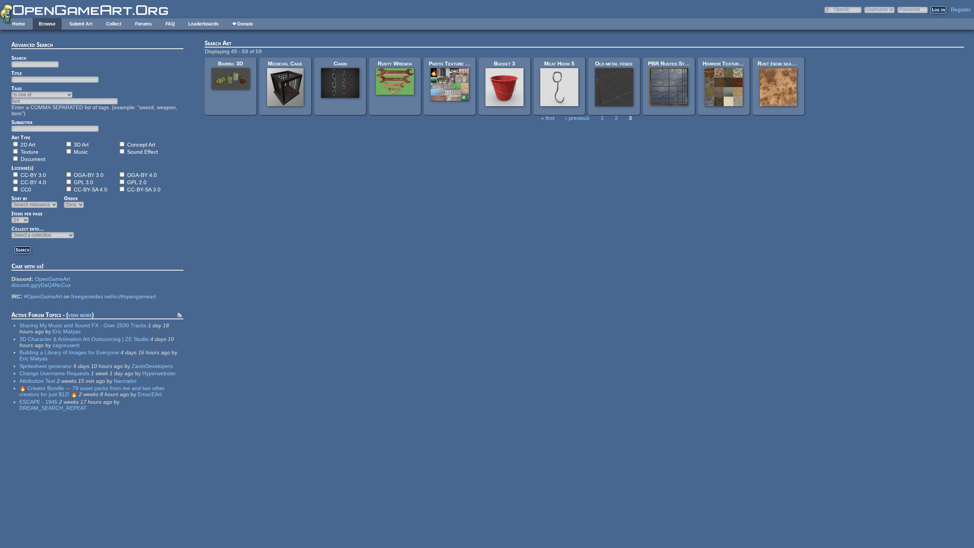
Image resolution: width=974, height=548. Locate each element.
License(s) (22, 168)
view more (80, 315)
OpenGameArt (52, 279)
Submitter (21, 122)
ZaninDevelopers (152, 366)
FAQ (170, 24)
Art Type (20, 137)
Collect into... (27, 229)
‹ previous (577, 118)
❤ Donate (242, 24)
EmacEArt (150, 394)
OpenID (842, 9)
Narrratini (125, 381)
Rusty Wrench (395, 64)
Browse (47, 24)
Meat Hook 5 (559, 64)
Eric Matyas (67, 331)
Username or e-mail (879, 9)
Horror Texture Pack (728, 64)
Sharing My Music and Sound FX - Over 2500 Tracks (82, 325)
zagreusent (66, 345)
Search (18, 58)
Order (71, 198)
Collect (113, 24)
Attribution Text (37, 381)
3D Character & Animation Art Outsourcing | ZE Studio (84, 339)
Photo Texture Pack (453, 64)
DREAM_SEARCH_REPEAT (53, 408)
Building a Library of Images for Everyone (69, 352)
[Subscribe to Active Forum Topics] (180, 316)
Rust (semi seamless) (782, 64)
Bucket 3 (504, 64)
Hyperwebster (159, 373)
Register (961, 9)
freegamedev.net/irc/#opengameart (113, 296)
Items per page (27, 213)
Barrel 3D (230, 64)
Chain (340, 64)
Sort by (19, 198)
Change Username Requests (54, 373)
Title (16, 73)
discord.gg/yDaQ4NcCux (41, 285)
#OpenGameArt (43, 296)
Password (909, 9)
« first (547, 118)
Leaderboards (203, 24)
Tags (16, 88)
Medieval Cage (285, 64)
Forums (143, 24)
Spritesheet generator (45, 366)
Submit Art (80, 24)
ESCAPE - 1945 (38, 402)
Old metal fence (614, 64)
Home (18, 24)
